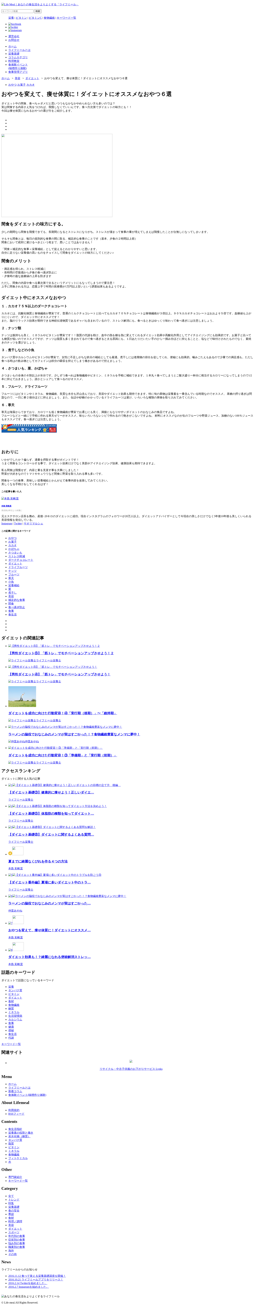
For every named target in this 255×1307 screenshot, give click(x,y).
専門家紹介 (15, 1177)
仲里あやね (32, 741)
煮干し (12, 592)
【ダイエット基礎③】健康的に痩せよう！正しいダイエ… (51, 792)
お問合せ (13, 39)
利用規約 (13, 1110)
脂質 (11, 1143)
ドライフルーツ (18, 567)
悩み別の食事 (16, 1243)
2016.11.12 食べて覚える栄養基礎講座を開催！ (37, 1275)
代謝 (11, 1037)
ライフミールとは (19, 1087)
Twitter (18, 523)
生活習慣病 (15, 1015)
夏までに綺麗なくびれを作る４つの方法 (38, 861)
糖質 (11, 1008)
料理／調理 (15, 1221)
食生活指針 (15, 1129)
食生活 (12, 614)
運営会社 (13, 36)
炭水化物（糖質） (19, 1136)
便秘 (11, 1030)
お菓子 (21, 84)
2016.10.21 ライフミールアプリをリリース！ (35, 1279)
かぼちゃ (13, 548)
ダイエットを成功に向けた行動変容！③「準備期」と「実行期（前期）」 (62, 755)
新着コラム (15, 1091)
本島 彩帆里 (6, 506)
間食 (11, 603)
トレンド (13, 1199)
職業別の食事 (16, 1246)
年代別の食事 (16, 1236)
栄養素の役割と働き (20, 1132)
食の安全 (13, 1210)
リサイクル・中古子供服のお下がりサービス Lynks (131, 1068)
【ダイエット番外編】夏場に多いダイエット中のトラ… (49, 882)
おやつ (12, 84)
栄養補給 (13, 585)
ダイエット (32, 78)
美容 (17, 78)
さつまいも (15, 552)
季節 (11, 1214)
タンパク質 (15, 990)
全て (11, 1195)
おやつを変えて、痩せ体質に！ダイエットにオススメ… (49, 930)
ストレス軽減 (16, 556)
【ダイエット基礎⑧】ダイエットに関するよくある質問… (51, 834)
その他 (12, 1254)
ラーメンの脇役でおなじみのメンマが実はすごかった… (49, 903)
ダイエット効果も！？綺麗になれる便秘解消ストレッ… (49, 957)
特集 (11, 1203)
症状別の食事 (16, 1239)
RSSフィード (16, 1113)
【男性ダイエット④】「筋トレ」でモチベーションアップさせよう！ (59, 674)
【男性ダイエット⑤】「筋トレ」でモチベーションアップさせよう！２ (61, 653)
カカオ (30, 84)
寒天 (11, 578)
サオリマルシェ (33, 523)
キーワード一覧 (66, 17)
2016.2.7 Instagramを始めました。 (28, 1286)
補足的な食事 (16, 599)
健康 (11, 1026)
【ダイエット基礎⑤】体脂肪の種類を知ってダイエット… (51, 813)
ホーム (5, 78)
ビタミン (21, 17)
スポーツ (13, 1232)
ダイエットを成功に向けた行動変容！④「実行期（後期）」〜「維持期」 (62, 713)
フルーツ (13, 574)
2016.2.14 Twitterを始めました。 (27, 1283)
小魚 (11, 581)
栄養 (11, 17)
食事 (11, 610)
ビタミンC (35, 17)
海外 (11, 1250)
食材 (11, 1001)
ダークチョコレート (20, 559)
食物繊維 (49, 17)
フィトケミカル (18, 1158)
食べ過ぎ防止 (16, 607)
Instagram (6, 523)
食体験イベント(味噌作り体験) (27, 1094)
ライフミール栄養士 (48, 660)
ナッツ (12, 570)
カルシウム (15, 1019)
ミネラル (13, 1012)
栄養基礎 (13, 1206)
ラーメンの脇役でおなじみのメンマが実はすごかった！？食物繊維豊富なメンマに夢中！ (74, 734)
